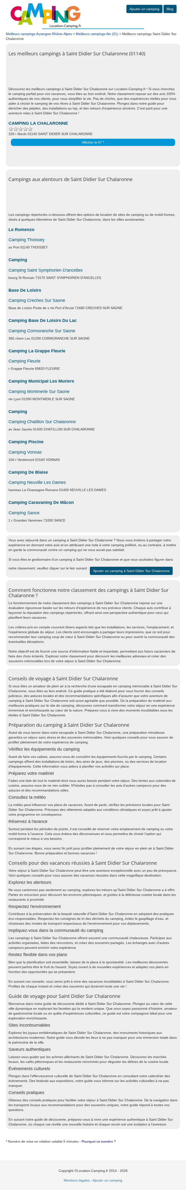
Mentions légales (77, 1180)
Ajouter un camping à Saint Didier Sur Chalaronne (131, 571)
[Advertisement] (96, 74)
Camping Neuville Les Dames (37, 482)
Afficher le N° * (93, 142)
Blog (170, 9)
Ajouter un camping (144, 9)
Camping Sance (23, 512)
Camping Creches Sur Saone (36, 300)
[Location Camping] (45, 14)
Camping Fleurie (24, 361)
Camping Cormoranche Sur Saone (41, 330)
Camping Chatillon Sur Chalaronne (42, 421)
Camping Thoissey (26, 239)
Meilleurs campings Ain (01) (97, 34)
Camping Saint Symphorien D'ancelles (45, 270)
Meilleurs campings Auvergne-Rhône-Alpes (39, 34)
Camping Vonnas (25, 452)
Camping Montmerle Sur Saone (39, 391)
